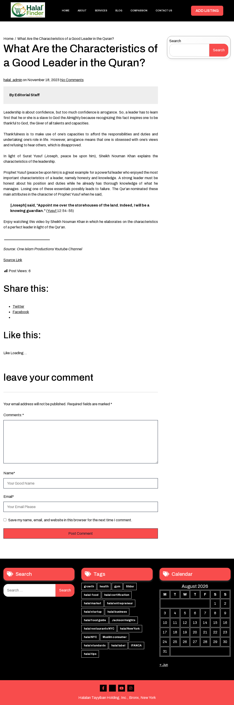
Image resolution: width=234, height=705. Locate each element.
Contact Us (164, 10)
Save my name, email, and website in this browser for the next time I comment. (70, 520)
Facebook (103, 688)
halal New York (130, 628)
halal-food (91, 595)
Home (65, 10)
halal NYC (90, 637)
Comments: (13, 415)
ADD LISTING (207, 11)
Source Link (12, 260)
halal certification (116, 595)
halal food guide (95, 620)
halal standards (95, 645)
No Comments (72, 80)
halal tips (90, 654)
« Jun (164, 665)
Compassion (138, 10)
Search (175, 41)
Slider (130, 586)
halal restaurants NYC (99, 628)
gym (117, 586)
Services (101, 10)
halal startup (93, 611)
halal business (117, 611)
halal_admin (12, 80)
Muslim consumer (115, 637)
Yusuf (52, 211)
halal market (92, 603)
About (82, 10)
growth (89, 586)
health (104, 586)
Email (8, 496)
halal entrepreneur (120, 603)
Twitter (112, 688)
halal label (118, 645)
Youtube (121, 688)
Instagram (130, 688)
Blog (118, 10)
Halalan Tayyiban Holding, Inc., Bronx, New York (117, 698)
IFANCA (136, 645)
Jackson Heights (123, 620)
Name (9, 473)
